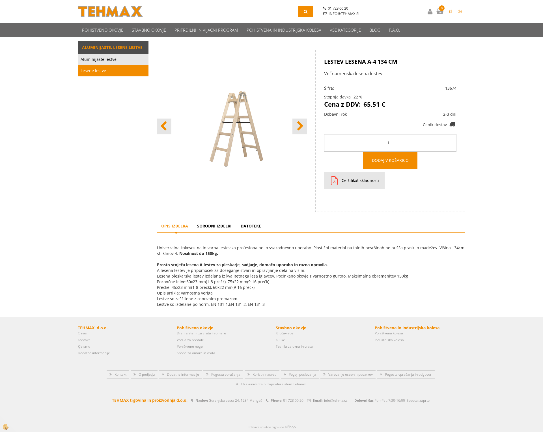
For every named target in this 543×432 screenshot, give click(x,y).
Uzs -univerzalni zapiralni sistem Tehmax (273, 384)
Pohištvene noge (190, 346)
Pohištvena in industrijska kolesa (284, 30)
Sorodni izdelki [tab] (214, 226)
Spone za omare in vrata (196, 353)
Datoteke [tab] (251, 226)
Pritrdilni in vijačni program (206, 30)
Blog (374, 30)
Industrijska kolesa (389, 340)
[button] (299, 126)
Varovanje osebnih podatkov (350, 374)
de (460, 11)
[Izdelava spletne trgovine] (290, 427)
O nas (82, 333)
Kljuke (280, 340)
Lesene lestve (93, 70)
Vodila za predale (190, 340)
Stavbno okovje (149, 30)
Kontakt (84, 340)
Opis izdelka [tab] (174, 226)
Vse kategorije (345, 30)
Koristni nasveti (265, 374)
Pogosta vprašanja (225, 374)
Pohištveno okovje (102, 30)
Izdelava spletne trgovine (265, 427)
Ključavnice (284, 333)
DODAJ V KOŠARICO (390, 160)
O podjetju (147, 374)
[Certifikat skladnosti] (332, 180)
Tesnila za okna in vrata (294, 346)
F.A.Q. (394, 30)
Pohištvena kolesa (389, 333)
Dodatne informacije (94, 353)
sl (450, 11)
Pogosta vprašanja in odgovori (408, 374)
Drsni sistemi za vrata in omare (201, 333)
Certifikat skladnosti (360, 180)
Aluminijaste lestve (99, 59)
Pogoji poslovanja (302, 374)
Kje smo (84, 346)
